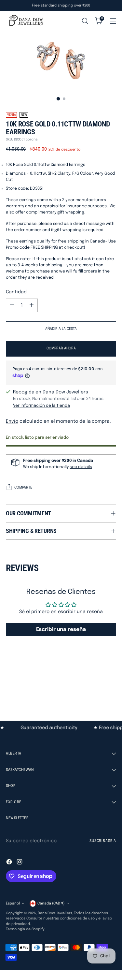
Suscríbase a (102, 841)
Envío (12, 421)
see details (81, 467)
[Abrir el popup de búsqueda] (84, 21)
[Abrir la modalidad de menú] (112, 21)
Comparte (23, 488)
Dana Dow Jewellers (55, 913)
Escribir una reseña (61, 629)
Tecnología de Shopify (25, 929)
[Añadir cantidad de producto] (31, 305)
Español (13, 903)
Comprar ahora (61, 348)
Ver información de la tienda (41, 406)
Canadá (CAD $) (50, 903)
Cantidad (16, 292)
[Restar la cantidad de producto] (12, 305)
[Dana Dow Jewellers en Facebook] (10, 863)
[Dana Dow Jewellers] (25, 21)
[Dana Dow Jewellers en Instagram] (20, 863)
